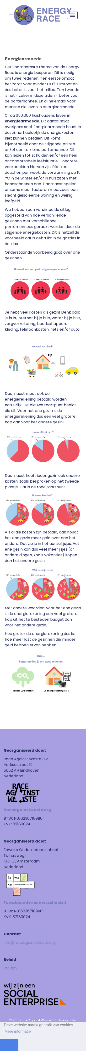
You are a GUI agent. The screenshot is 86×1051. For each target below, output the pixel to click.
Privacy (10, 968)
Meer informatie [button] (18, 1031)
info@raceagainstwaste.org (30, 942)
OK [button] (9, 1045)
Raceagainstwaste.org (27, 810)
